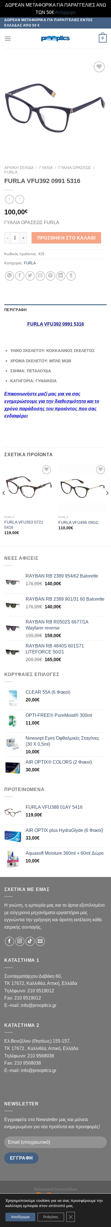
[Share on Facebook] (19, 276)
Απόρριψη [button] (65, 12)
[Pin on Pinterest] (50, 276)
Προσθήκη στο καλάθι (66, 238)
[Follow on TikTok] (30, 941)
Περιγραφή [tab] (15, 310)
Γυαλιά (46, 168)
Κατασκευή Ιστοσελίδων (55, 1189)
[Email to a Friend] (40, 276)
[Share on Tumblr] (71, 276)
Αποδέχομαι (20, 1217)
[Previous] (4, 504)
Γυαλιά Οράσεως (74, 168)
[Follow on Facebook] (9, 941)
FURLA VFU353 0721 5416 (23, 525)
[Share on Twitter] (30, 276)
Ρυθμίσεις (50, 1217)
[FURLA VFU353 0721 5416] (28, 488)
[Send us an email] (40, 941)
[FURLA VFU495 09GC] (82, 488)
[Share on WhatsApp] (9, 276)
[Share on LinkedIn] (60, 276)
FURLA (10, 172)
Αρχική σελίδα (19, 168)
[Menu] (7, 38)
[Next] (107, 504)
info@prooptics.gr (38, 1005)
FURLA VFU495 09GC (78, 522)
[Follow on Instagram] (19, 941)
